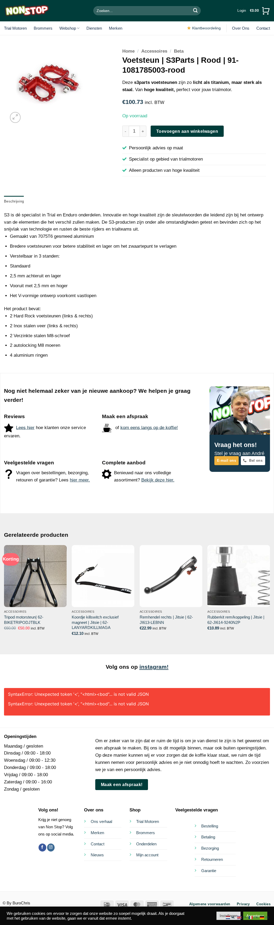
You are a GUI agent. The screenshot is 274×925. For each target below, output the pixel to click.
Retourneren (212, 859)
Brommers (43, 28)
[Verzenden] (195, 10)
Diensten (94, 28)
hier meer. (80, 480)
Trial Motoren (15, 28)
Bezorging (210, 848)
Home (128, 51)
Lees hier (25, 427)
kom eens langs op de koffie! (149, 427)
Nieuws (97, 855)
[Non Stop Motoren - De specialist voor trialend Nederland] (27, 10)
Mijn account (147, 855)
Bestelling (209, 826)
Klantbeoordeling (206, 28)
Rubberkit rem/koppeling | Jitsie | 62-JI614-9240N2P (235, 620)
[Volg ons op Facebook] (42, 847)
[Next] (270, 595)
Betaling (208, 837)
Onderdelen (146, 844)
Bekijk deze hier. (157, 480)
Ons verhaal (101, 821)
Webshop (67, 28)
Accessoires (154, 51)
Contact (263, 28)
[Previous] (4, 595)
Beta (179, 51)
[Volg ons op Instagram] (51, 847)
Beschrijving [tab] (14, 201)
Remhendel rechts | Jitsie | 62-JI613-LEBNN (166, 620)
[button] (241, 10)
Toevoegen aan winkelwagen (187, 131)
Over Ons (240, 28)
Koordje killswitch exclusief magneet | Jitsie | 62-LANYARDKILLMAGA (95, 622)
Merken (115, 28)
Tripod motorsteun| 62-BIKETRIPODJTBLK (23, 620)
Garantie (208, 870)
